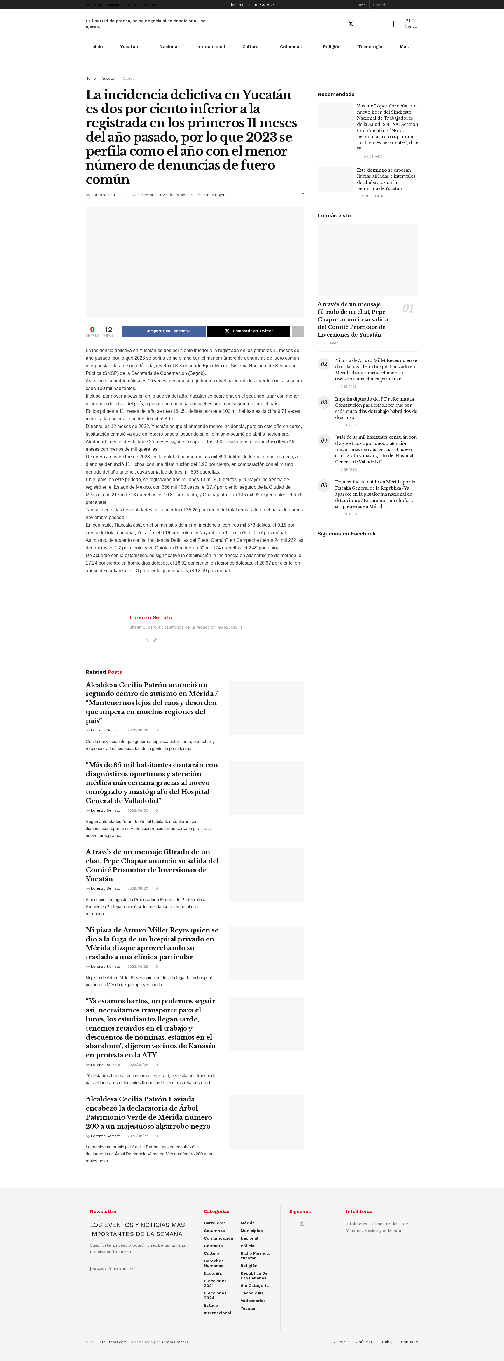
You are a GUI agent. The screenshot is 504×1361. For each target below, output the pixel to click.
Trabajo (132, 5)
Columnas (291, 46)
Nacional (169, 46)
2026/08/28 (137, 1065)
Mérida (248, 1223)
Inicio (97, 46)
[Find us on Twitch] (381, 24)
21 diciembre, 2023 (149, 195)
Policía (196, 195)
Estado (129, 78)
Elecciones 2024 (215, 1295)
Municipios (252, 1230)
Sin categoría (216, 195)
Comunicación (218, 1238)
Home (91, 78)
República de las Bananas (254, 1275)
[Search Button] (415, 4)
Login (361, 5)
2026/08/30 (137, 730)
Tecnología (370, 46)
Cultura (250, 46)
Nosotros (94, 5)
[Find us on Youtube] (361, 24)
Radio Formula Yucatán (255, 1255)
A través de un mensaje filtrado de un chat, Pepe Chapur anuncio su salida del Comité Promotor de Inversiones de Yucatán (353, 319)
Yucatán (129, 46)
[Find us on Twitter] (351, 23)
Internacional (210, 46)
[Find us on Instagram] (371, 24)
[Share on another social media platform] (298, 331)
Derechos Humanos (214, 1263)
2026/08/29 (137, 967)
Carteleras (215, 1223)
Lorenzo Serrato (106, 195)
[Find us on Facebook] (340, 24)
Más (404, 46)
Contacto (151, 5)
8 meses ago (372, 196)
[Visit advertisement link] (252, 70)
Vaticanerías (253, 1300)
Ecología (213, 1273)
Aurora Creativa (174, 1342)
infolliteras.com (113, 1342)
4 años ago (371, 156)
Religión (332, 46)
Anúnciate (114, 5)
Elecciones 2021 (215, 1283)
